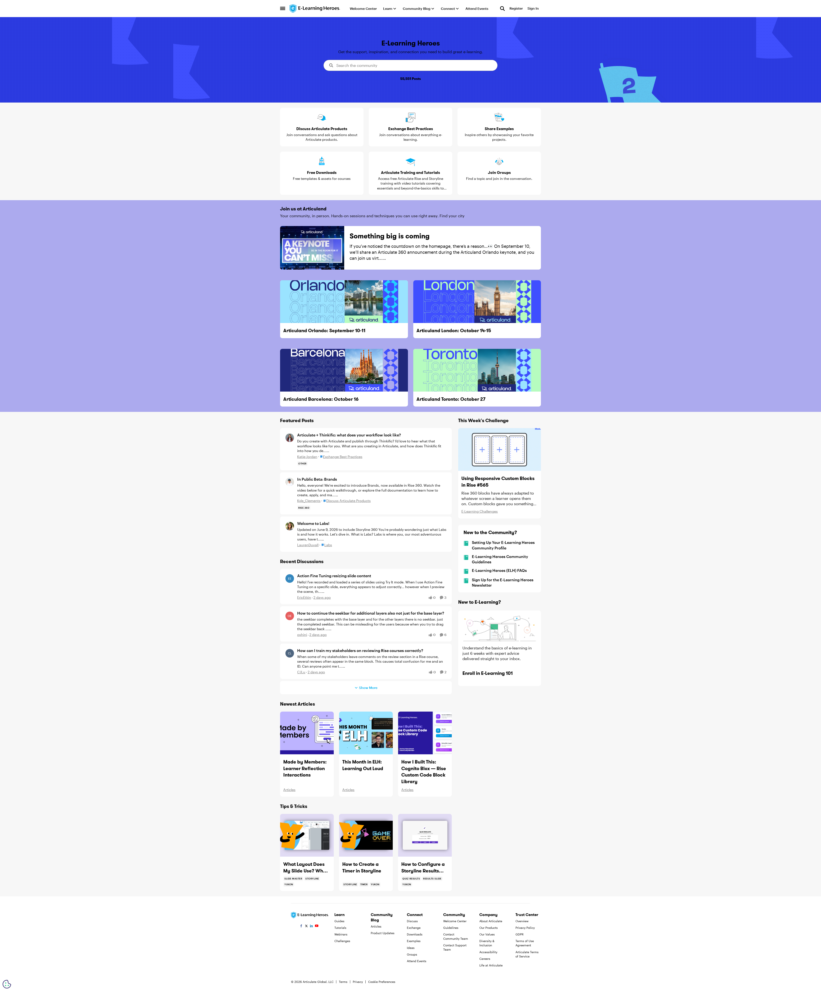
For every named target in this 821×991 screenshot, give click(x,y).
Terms (343, 982)
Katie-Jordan (307, 457)
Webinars (340, 934)
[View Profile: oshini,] (289, 616)
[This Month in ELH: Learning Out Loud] (366, 733)
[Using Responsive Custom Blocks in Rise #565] (499, 449)
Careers (484, 958)
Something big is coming (390, 236)
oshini (302, 635)
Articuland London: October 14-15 (453, 330)
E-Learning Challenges (479, 511)
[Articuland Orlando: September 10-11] (344, 301)
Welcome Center (455, 921)
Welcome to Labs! (313, 523)
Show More (368, 688)
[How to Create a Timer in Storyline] (366, 835)
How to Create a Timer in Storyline (361, 867)
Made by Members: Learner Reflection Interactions (305, 768)
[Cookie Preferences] (7, 984)
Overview (522, 921)
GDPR (519, 934)
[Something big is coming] (312, 248)
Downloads (414, 934)
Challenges (342, 941)
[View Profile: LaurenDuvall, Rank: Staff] (289, 526)
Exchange (414, 927)
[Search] (502, 8)
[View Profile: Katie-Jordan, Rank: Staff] (289, 437)
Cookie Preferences (381, 982)
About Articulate (490, 921)
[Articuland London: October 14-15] (477, 301)
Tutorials (340, 927)
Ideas (411, 948)
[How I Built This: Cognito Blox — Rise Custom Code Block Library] (425, 733)
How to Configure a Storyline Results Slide (423, 867)
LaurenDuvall (308, 545)
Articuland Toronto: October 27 (451, 399)
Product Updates (382, 933)
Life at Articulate (491, 965)
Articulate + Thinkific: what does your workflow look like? (349, 435)
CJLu (301, 672)
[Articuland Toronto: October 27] (477, 370)
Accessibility (488, 952)
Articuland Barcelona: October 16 (321, 399)
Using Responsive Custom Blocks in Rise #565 (498, 481)
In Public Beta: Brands (317, 479)
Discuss (412, 921)
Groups (412, 954)
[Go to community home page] (314, 8)
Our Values (487, 934)
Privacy (358, 982)
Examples (414, 941)
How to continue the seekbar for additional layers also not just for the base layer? (370, 613)
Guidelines (450, 927)
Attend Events (416, 961)
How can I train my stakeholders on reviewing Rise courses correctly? (360, 650)
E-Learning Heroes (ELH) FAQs (499, 570)
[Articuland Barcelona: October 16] (344, 370)
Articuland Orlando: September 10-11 (324, 330)
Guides (339, 921)
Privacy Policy (525, 927)
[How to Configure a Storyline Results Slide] (425, 835)
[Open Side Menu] (282, 8)
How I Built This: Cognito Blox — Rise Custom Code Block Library (423, 771)
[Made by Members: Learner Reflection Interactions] (307, 733)
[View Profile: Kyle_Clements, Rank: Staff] (289, 482)
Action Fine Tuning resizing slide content (334, 575)
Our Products (488, 927)
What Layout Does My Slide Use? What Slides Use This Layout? (305, 867)
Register (516, 8)
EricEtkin (304, 597)
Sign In (533, 8)
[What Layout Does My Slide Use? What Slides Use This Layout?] (307, 835)
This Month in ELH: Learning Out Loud (362, 765)
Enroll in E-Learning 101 (487, 673)
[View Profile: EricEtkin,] (289, 578)
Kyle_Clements (308, 501)
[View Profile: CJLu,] (289, 653)
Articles (289, 790)
